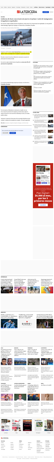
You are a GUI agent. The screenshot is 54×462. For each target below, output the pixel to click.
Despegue (20, 122)
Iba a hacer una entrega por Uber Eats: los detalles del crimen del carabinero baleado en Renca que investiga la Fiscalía (40, 132)
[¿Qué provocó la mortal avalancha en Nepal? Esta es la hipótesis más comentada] (34, 290)
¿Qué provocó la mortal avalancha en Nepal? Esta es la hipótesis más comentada (33, 282)
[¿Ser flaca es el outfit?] (47, 397)
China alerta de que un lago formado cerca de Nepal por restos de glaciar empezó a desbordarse (33, 411)
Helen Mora (4, 27)
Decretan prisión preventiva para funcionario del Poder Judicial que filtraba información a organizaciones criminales (40, 126)
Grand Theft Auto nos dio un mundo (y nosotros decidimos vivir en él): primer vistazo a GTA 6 (20, 282)
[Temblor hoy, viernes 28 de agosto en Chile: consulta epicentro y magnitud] (27, 323)
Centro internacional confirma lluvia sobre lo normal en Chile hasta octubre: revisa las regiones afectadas (7, 282)
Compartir (3, 48)
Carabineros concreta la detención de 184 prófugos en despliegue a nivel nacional (40, 142)
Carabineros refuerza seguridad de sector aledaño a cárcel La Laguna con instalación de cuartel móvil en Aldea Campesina (43, 83)
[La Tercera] (6, 431)
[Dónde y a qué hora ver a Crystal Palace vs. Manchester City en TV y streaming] (9, 323)
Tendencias (30, 348)
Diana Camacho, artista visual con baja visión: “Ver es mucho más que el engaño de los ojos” (47, 411)
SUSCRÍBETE (43, 205)
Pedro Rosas (16, 27)
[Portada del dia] (43, 184)
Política (5, 7)
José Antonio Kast (25, 122)
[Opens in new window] (27, 431)
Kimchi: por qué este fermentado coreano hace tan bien (47, 404)
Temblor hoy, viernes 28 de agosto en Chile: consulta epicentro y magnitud (26, 316)
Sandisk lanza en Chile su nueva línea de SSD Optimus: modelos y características (6, 404)
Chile (2, 348)
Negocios (13, 7)
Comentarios (9, 48)
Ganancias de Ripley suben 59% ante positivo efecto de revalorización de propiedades (42, 91)
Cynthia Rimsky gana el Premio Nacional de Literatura (20, 387)
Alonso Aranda (10, 27)
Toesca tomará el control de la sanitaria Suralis (20, 375)
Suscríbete (13, 132)
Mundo (28, 7)
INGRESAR (51, 12)
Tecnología (18, 7)
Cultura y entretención (19, 383)
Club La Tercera (42, 7)
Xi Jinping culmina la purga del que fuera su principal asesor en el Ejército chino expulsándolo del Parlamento (33, 389)
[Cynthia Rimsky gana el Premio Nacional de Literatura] (20, 397)
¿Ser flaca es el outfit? (38, 87)
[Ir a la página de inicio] (27, 12)
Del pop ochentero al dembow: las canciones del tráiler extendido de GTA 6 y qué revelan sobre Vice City (33, 369)
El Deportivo (23, 7)
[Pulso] (16, 431)
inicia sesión (5, 132)
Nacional (9, 7)
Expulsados (7, 122)
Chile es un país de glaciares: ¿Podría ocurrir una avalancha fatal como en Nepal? (33, 352)
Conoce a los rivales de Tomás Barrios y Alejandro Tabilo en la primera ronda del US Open (46, 352)
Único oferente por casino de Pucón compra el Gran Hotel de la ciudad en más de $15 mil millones (42, 77)
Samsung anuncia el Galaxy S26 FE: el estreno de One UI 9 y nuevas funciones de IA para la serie (47, 282)
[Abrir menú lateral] (2, 12)
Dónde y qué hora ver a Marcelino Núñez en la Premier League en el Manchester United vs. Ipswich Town (47, 370)
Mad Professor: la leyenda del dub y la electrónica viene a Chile (20, 410)
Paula (42, 383)
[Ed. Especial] (38, 431)
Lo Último (36, 7)
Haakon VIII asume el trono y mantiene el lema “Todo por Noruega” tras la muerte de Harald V (33, 404)
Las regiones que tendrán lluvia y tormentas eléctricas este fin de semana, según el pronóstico (33, 377)
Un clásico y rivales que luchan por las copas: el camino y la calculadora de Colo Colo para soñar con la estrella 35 (47, 377)
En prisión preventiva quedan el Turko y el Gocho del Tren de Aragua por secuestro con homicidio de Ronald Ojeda (43, 67)
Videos (31, 7)
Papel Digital (48, 7)
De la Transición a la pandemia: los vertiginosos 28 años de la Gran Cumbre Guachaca (20, 404)
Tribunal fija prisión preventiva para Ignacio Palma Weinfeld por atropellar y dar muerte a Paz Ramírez (40, 121)
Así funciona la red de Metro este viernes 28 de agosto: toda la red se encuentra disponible (45, 316)
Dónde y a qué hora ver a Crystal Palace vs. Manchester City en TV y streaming (9, 316)
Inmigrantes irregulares (13, 122)
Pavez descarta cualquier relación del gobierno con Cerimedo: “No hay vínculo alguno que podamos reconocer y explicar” (43, 72)
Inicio (2, 7)
